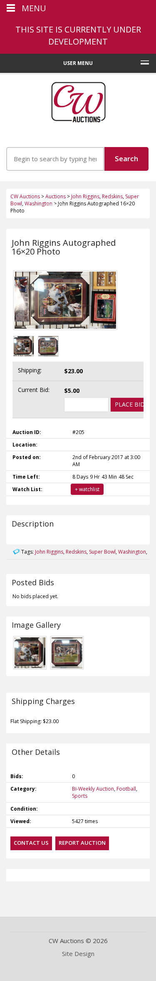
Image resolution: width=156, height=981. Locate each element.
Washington (132, 551)
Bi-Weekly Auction (93, 788)
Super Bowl (102, 551)
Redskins (76, 551)
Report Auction (82, 842)
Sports (79, 795)
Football (126, 788)
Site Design (78, 953)
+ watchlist (87, 489)
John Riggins (49, 551)
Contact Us (31, 842)
